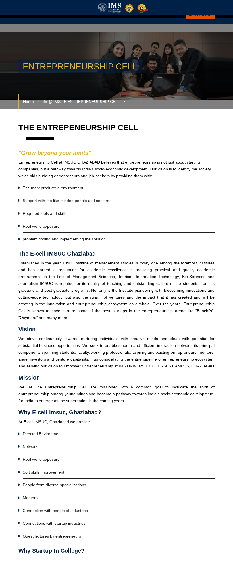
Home (28, 101)
